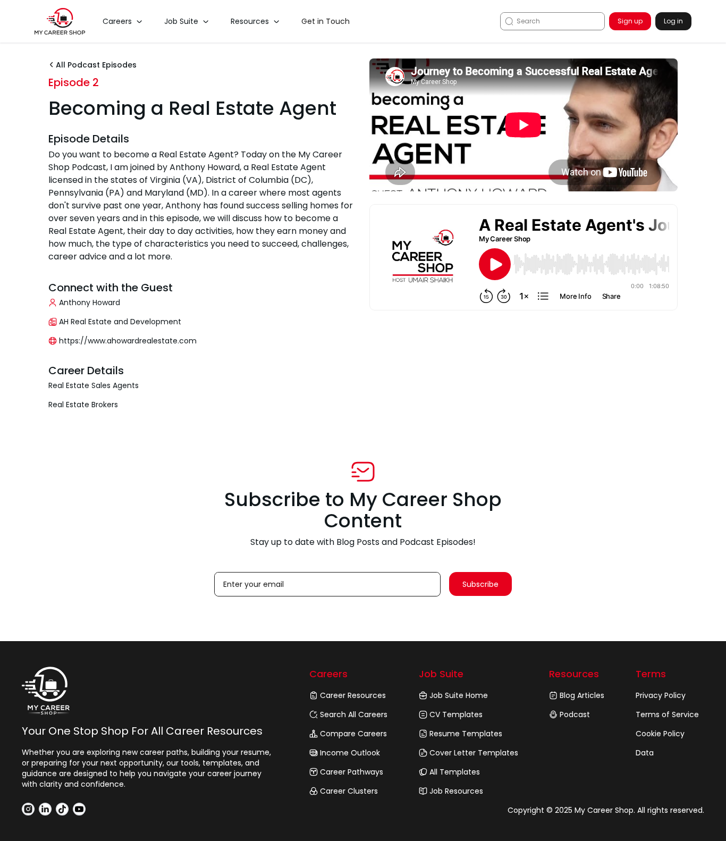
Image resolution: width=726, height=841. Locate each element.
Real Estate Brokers (83, 404)
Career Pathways (351, 772)
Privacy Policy (661, 695)
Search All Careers (353, 714)
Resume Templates (465, 733)
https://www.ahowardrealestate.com (128, 340)
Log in (673, 21)
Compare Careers (353, 733)
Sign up (630, 21)
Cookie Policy (660, 733)
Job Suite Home (458, 695)
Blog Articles (582, 695)
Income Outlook (350, 752)
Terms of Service (667, 714)
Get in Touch (325, 21)
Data (645, 752)
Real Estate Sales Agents (93, 385)
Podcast (575, 714)
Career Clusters (349, 791)
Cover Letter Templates (473, 752)
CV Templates (456, 714)
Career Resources (353, 695)
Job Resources (456, 791)
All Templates (454, 772)
